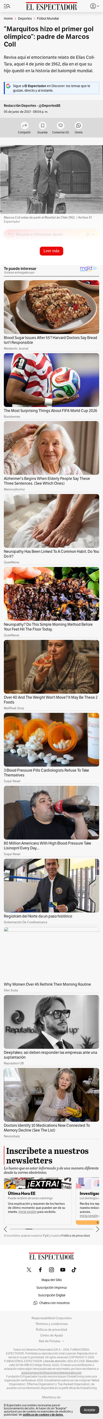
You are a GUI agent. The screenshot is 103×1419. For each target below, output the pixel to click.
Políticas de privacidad (51, 1329)
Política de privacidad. (75, 1235)
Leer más (51, 251)
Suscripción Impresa (51, 1287)
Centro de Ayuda (51, 1335)
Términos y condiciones (51, 1324)
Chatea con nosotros (54, 1303)
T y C (46, 1235)
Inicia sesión (27, 1212)
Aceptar (89, 1410)
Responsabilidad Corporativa (52, 1318)
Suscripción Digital (51, 1295)
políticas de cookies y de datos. (43, 1414)
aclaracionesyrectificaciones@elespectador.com (51, 1372)
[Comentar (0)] (60, 126)
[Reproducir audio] (11, 262)
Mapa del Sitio (51, 1280)
